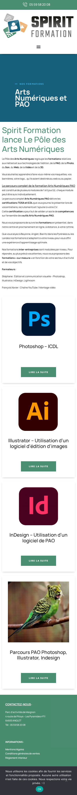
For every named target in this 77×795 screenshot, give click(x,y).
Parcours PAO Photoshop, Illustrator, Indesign (38, 655)
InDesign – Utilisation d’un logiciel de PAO (38, 538)
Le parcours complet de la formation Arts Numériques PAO (38, 186)
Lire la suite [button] (38, 372)
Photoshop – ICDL (38, 346)
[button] (38, 47)
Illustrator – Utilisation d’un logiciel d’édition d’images (38, 443)
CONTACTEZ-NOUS (18, 704)
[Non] (66, 782)
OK (39, 789)
